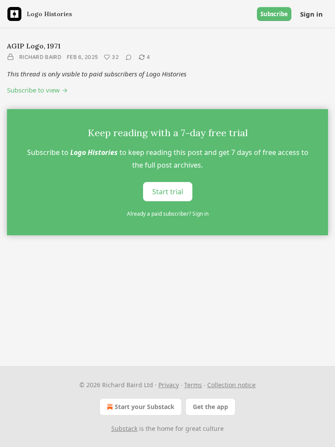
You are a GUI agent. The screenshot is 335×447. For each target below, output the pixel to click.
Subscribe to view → (37, 90)
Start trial (167, 191)
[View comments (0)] (128, 57)
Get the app (210, 406)
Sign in (311, 14)
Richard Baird (40, 57)
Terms (193, 385)
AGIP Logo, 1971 (34, 45)
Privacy (168, 385)
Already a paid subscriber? (168, 213)
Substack (124, 428)
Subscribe (274, 14)
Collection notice (231, 385)
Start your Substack (144, 406)
